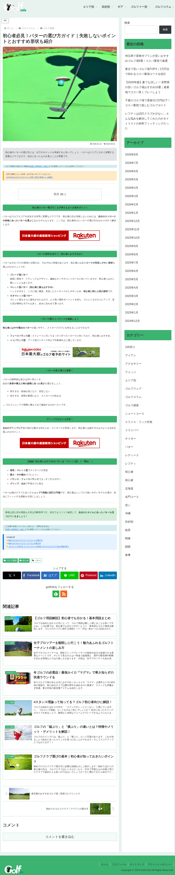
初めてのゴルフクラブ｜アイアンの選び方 (24, 543)
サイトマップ (137, 864)
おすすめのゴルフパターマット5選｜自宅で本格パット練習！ (29, 177)
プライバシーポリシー (160, 864)
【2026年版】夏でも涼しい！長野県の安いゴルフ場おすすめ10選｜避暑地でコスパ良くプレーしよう (147, 87)
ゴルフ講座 (11, 560)
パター (38, 560)
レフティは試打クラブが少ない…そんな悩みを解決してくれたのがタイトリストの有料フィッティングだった (147, 121)
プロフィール (119, 864)
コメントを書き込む (60, 837)
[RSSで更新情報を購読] (63, 593)
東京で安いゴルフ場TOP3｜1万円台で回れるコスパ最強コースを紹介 (147, 71)
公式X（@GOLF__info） (39, 166)
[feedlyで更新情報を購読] (55, 593)
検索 (127, 22)
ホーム (104, 864)
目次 (56, 194)
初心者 (25, 560)
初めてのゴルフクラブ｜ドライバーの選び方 (25, 540)
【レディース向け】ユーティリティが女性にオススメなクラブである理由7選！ (38, 546)
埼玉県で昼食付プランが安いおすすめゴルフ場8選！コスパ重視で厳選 (147, 58)
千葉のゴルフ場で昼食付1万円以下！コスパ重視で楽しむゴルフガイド (147, 103)
